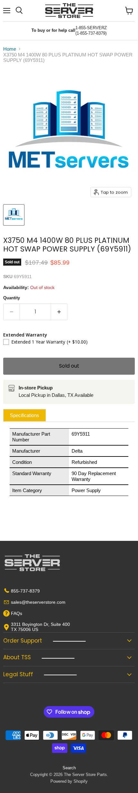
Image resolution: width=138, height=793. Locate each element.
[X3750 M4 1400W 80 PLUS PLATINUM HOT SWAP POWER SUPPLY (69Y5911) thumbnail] (14, 215)
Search (69, 767)
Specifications (24, 415)
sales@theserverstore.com (38, 602)
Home (9, 49)
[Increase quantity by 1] (59, 311)
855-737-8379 (25, 590)
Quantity (11, 297)
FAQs (16, 613)
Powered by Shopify (69, 781)
